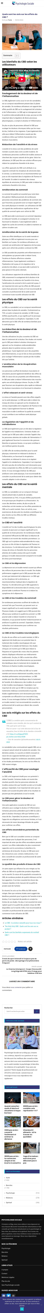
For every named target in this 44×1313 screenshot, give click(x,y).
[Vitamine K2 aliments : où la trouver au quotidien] (31, 1121)
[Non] (41, 1305)
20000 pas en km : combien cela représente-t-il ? (30, 1108)
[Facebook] (4, 1296)
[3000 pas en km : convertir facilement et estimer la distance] (12, 1121)
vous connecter (16, 987)
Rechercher (8, 1008)
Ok (22, 1309)
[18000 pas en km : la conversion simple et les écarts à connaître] (12, 1147)
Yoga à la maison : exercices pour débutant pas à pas (31, 1159)
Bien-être (9, 1185)
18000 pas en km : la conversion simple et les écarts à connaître (12, 1159)
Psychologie (22, 1193)
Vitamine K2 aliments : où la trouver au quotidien (29, 1133)
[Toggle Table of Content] (15, 56)
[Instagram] (13, 1296)
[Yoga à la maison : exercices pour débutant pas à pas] (31, 1147)
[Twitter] (8, 1296)
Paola (10, 20)
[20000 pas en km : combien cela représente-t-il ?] (31, 1097)
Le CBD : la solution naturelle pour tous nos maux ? (23, 923)
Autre (8, 1178)
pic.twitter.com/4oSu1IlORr (15, 737)
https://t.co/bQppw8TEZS (19, 734)
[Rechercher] (37, 1011)
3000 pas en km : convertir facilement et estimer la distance (11, 1134)
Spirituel (22, 1203)
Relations (22, 1198)
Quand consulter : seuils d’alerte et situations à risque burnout (12, 1109)
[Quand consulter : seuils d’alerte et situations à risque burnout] (12, 1097)
